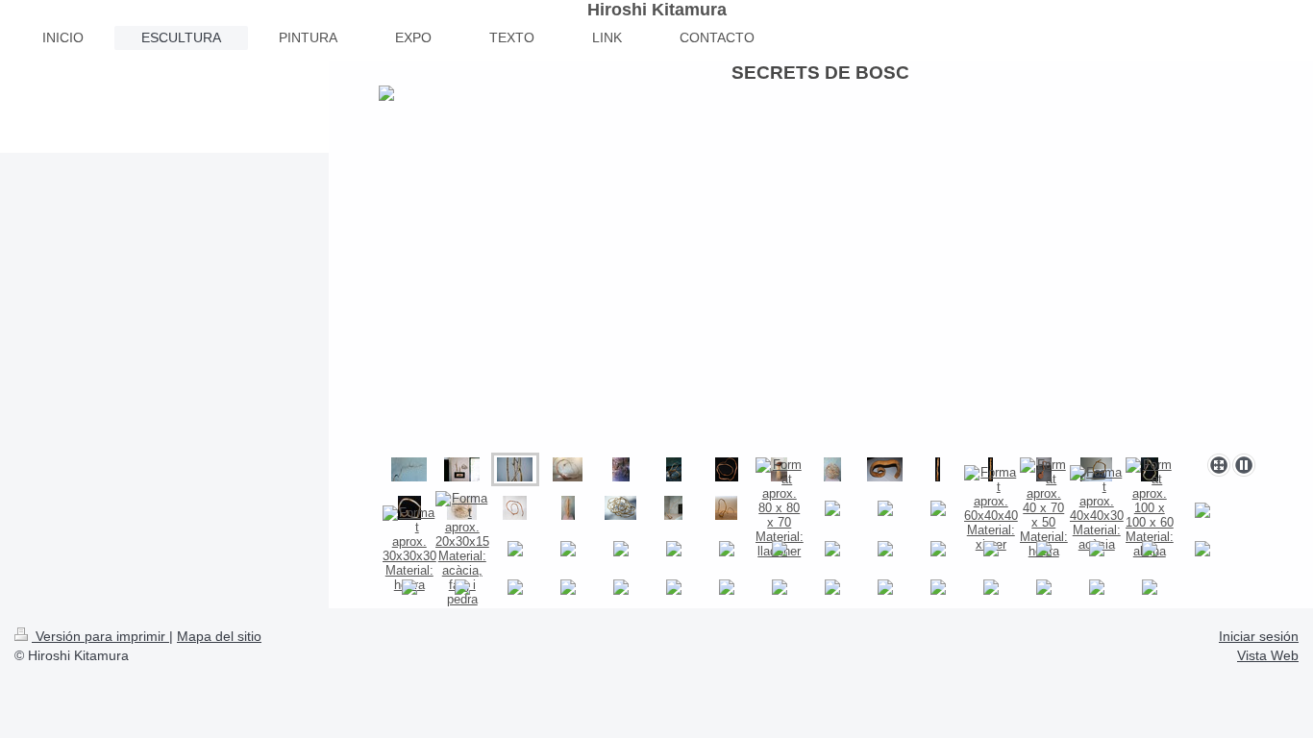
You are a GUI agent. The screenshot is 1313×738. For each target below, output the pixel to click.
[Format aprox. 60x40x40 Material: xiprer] (991, 508)
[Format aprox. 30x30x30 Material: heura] (409, 548)
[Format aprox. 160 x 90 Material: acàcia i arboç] (832, 469)
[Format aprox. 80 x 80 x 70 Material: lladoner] (780, 507)
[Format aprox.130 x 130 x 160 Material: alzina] (726, 469)
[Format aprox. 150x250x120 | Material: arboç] (515, 508)
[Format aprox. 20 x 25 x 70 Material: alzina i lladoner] (568, 508)
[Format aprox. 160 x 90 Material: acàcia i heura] (621, 469)
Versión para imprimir (100, 636)
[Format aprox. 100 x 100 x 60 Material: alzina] (1150, 507)
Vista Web (1268, 655)
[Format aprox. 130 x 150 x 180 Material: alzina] (567, 469)
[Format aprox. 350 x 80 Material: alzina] (673, 508)
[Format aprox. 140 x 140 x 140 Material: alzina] (673, 469)
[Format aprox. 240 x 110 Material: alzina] (937, 469)
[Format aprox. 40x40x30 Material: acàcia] (1097, 508)
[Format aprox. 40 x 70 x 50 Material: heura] (1044, 507)
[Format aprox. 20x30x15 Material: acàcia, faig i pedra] (462, 548)
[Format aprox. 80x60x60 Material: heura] (620, 508)
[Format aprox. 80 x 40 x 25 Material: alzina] (885, 469)
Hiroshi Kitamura (657, 9)
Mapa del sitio (219, 636)
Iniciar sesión (1259, 636)
